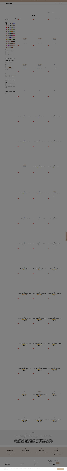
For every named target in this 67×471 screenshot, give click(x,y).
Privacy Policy (6, 469)
